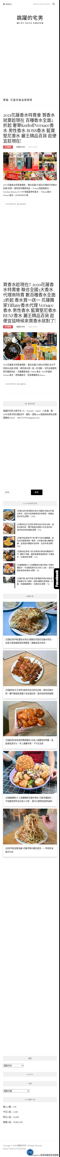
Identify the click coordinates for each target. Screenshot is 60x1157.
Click (57, 578)
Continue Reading (16, 204)
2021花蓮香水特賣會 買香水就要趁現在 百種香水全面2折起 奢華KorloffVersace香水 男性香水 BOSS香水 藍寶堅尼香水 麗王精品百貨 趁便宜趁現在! (29, 128)
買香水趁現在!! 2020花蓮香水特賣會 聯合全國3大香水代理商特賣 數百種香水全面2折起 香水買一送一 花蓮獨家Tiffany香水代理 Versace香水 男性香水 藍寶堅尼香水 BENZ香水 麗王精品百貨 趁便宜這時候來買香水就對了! (29, 302)
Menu (9, 4)
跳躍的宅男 (30, 18)
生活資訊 (8, 147)
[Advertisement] (30, 63)
